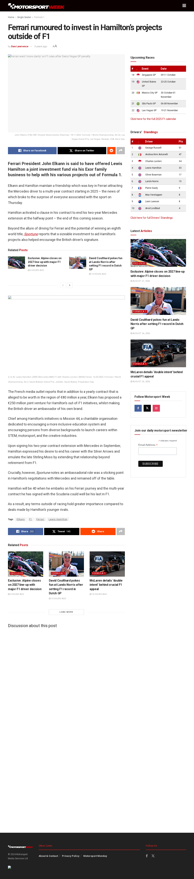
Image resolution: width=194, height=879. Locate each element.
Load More (66, 612)
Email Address (148, 445)
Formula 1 (39, 17)
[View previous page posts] (63, 285)
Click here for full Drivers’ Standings (152, 217)
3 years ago (40, 46)
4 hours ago (37, 270)
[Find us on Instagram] (156, 408)
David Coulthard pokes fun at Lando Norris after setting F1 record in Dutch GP (157, 324)
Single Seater (24, 17)
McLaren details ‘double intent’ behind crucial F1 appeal (106, 585)
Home (11, 17)
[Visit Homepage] (36, 6)
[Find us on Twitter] (147, 408)
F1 (30, 519)
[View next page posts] (70, 285)
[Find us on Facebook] (138, 408)
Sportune (31, 234)
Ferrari (40, 519)
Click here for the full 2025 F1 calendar (153, 118)
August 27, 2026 (141, 281)
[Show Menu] (184, 5)
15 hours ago (98, 274)
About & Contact (48, 856)
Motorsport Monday (95, 856)
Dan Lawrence (19, 46)
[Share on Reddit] (111, 150)
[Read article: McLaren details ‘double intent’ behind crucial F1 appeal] (107, 564)
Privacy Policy (70, 856)
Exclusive (17, 573)
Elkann (21, 519)
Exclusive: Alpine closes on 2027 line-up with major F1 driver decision (45, 262)
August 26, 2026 (141, 333)
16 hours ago (99, 594)
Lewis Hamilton (58, 519)
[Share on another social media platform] (121, 150)
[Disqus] (66, 678)
